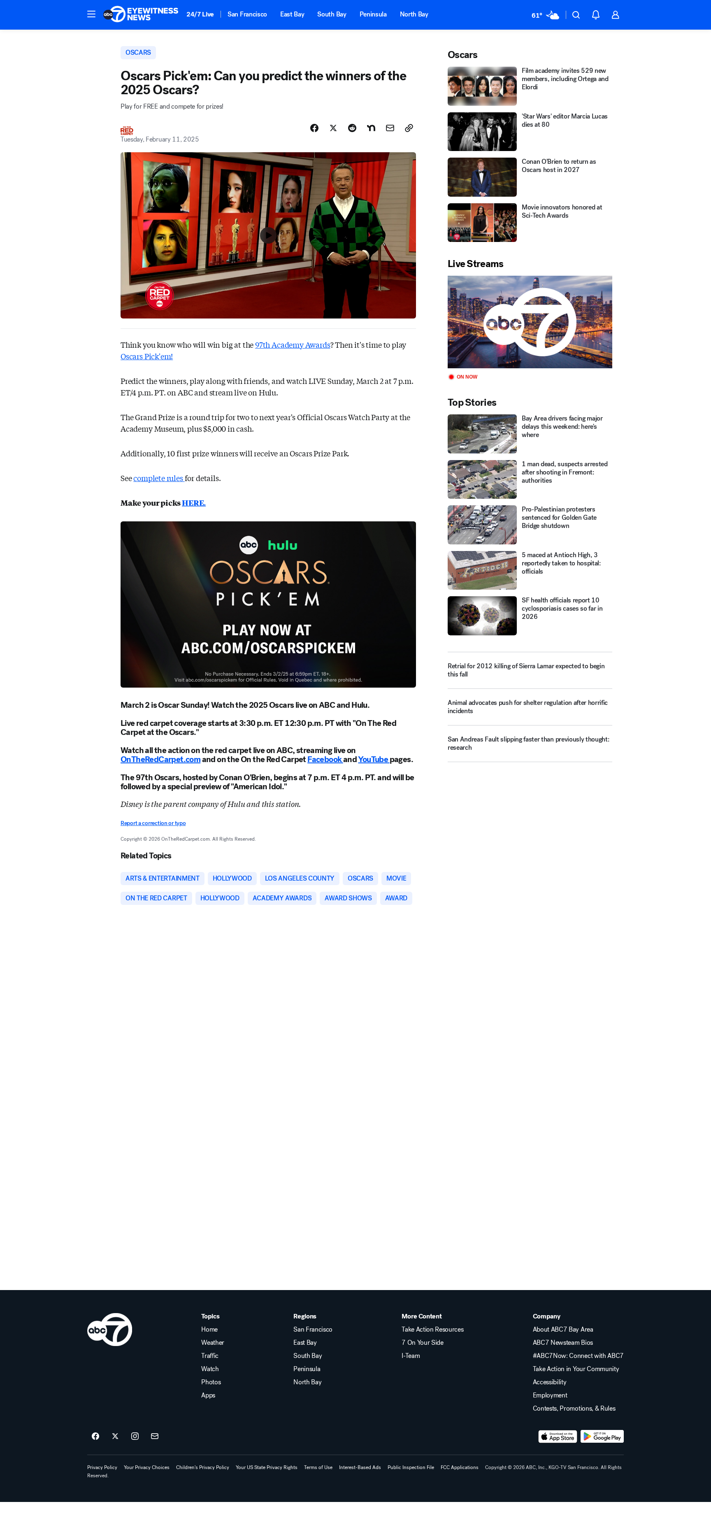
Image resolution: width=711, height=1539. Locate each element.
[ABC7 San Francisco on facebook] (95, 1436)
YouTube (373, 759)
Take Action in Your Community (576, 1369)
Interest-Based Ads (360, 1467)
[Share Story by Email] (390, 128)
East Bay (292, 14)
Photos (211, 1382)
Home (209, 1329)
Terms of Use (318, 1467)
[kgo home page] (109, 1329)
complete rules (158, 477)
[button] (91, 14)
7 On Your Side (423, 1342)
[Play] (530, 322)
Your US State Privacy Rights (266, 1467)
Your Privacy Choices (147, 1467)
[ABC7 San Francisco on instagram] (135, 1436)
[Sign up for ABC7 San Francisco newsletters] (154, 1436)
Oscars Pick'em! (147, 356)
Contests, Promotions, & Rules (574, 1408)
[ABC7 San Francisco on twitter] (115, 1436)
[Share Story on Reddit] (352, 128)
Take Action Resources (432, 1329)
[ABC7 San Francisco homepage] (140, 15)
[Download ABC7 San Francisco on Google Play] (602, 1436)
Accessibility (550, 1382)
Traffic (209, 1356)
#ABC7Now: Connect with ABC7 (578, 1356)
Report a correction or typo (153, 823)
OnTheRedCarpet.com (160, 759)
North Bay (414, 14)
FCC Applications (460, 1467)
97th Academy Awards (292, 344)
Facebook (325, 759)
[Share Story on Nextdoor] (371, 128)
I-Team (411, 1356)
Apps (208, 1395)
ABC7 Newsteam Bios (563, 1342)
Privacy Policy (102, 1467)
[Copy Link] (409, 128)
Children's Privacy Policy (202, 1467)
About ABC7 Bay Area (563, 1329)
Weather (212, 1342)
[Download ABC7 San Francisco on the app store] (558, 1436)
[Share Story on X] (333, 128)
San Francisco (247, 14)
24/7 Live (200, 14)
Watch (209, 1369)
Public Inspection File (411, 1467)
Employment (550, 1395)
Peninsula (373, 14)
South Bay (331, 14)
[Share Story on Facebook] (314, 128)
